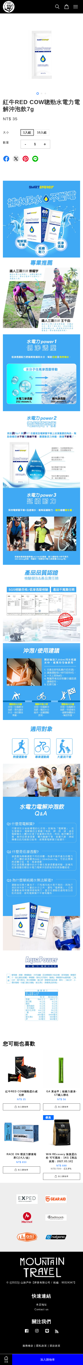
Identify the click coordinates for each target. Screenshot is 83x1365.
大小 (6, 132)
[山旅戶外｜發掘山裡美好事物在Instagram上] (37, 1332)
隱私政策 (41, 1345)
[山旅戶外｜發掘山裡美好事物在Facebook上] (26, 1332)
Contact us (42, 1309)
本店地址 (41, 1304)
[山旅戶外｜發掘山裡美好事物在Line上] (47, 1332)
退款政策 (55, 1345)
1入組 (27, 132)
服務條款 (28, 1345)
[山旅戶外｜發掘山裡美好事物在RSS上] (57, 1332)
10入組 (42, 132)
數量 (6, 142)
